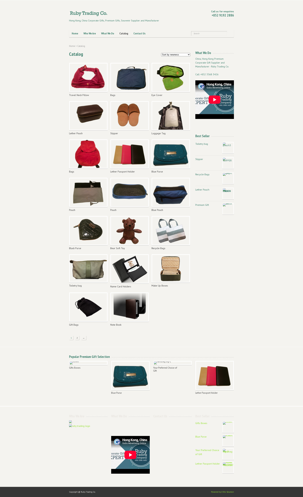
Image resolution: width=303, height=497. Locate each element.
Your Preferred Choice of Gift (165, 369)
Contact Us (139, 33)
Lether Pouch (76, 133)
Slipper (114, 133)
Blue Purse (157, 171)
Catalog (123, 33)
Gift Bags (74, 324)
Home (75, 33)
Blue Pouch (157, 210)
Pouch (72, 210)
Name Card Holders (120, 286)
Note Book (115, 324)
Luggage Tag (159, 133)
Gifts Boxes (74, 367)
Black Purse (75, 248)
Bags (112, 95)
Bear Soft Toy (117, 248)
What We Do (107, 33)
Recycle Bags (158, 248)
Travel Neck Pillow (79, 95)
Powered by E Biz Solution (222, 492)
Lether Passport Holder (122, 171)
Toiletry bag (75, 285)
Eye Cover (157, 95)
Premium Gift (202, 204)
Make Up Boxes (160, 285)
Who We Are (89, 33)
